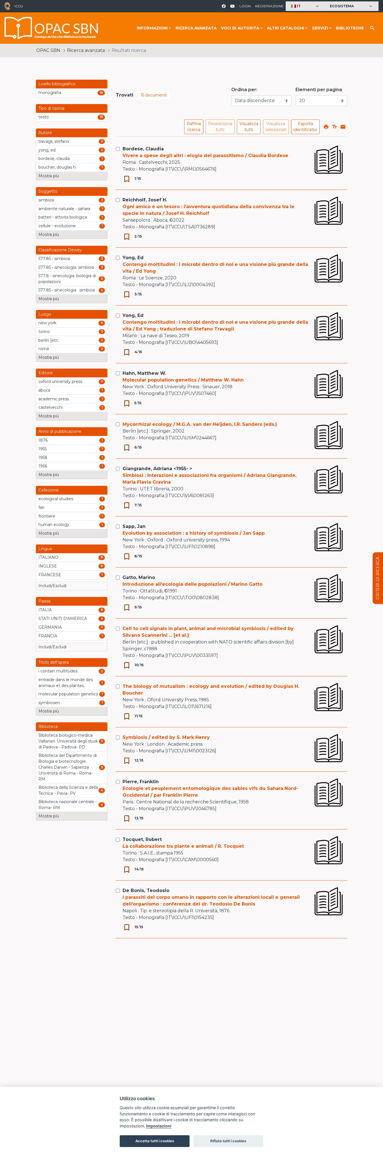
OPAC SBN (48, 50)
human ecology (53, 524)
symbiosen (49, 702)
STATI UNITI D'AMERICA (62, 618)
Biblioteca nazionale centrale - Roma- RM (67, 804)
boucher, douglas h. (57, 167)
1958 (42, 457)
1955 (42, 448)
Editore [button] (45, 372)
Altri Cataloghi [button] (285, 28)
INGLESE (47, 566)
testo (43, 116)
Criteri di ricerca (377, 578)
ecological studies (55, 498)
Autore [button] (45, 132)
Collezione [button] (48, 490)
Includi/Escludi (52, 585)
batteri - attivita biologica (62, 217)
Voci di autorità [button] (240, 28)
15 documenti (153, 95)
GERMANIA (50, 627)
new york (47, 322)
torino (44, 331)
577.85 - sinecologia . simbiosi (66, 290)
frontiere (46, 516)
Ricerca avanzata (196, 28)
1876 (43, 440)
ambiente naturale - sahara (64, 208)
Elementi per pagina (319, 89)
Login (245, 6)
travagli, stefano (53, 141)
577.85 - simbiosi (54, 258)
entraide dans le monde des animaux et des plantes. (65, 682)
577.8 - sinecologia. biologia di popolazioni (67, 278)
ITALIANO (48, 557)
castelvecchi (50, 407)
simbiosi (46, 200)
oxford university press (60, 381)
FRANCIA (47, 635)
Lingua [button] (45, 548)
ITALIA (45, 609)
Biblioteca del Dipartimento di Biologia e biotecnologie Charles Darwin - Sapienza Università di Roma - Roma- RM (67, 767)
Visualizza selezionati (276, 126)
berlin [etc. (48, 340)
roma (43, 348)
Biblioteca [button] (48, 726)
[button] (305, 6)
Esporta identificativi (305, 126)
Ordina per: (244, 89)
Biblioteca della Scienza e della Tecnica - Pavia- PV (68, 790)
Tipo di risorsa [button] (51, 108)
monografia (49, 92)
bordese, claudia (54, 158)
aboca (44, 390)
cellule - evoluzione (57, 225)
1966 (42, 465)
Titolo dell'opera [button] (53, 662)
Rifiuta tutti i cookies (228, 1141)
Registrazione (269, 6)
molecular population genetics (68, 694)
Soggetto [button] (47, 191)
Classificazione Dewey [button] (60, 249)
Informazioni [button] (152, 28)
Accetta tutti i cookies (154, 1141)
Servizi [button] (320, 28)
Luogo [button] (44, 314)
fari (41, 507)
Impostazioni (158, 1125)
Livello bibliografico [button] (56, 83)
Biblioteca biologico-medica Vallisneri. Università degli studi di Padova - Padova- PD (68, 741)
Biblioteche (350, 28)
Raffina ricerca (194, 126)
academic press (53, 398)
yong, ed (47, 150)
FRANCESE (49, 574)
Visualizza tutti (248, 126)
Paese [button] (44, 601)
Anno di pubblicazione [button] (59, 431)
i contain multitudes (57, 671)
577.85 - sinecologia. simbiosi (66, 267)
